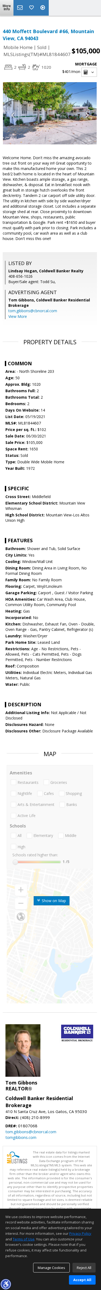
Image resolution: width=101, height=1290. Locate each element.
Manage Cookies (51, 1267)
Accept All (82, 1279)
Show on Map (53, 900)
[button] (6, 1284)
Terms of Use (23, 1239)
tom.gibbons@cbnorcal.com (32, 310)
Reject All (84, 1267)
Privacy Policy (80, 1233)
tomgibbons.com (20, 1137)
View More (17, 316)
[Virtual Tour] (43, 8)
